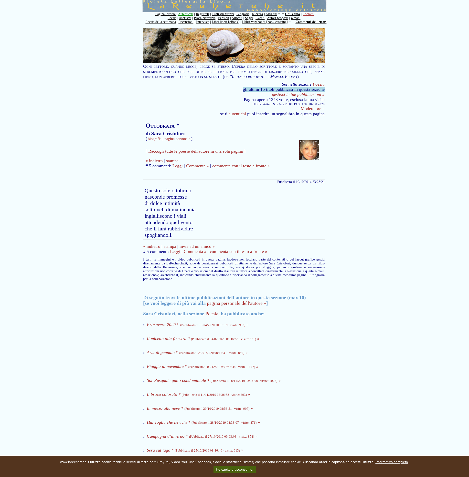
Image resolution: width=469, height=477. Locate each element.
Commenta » (197, 165)
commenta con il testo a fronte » (241, 165)
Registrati (202, 14)
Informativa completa (391, 462)
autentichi (237, 113)
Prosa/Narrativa (204, 18)
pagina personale (177, 139)
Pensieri (223, 18)
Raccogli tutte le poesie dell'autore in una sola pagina (195, 151)
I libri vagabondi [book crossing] (265, 22)
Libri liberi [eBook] (225, 22)
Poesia (172, 18)
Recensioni (186, 22)
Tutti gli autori (223, 14)
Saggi (249, 18)
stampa (172, 160)
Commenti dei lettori (311, 22)
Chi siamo (292, 14)
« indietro (154, 160)
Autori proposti (277, 18)
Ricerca (257, 14)
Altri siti (271, 14)
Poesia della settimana (161, 22)
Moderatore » (313, 108)
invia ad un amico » (197, 246)
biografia (154, 139)
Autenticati (185, 14)
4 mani (295, 18)
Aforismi (185, 18)
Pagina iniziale (165, 14)
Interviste (202, 22)
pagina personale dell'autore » (236, 303)
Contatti (308, 14)
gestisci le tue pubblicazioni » (298, 94)
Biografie (242, 14)
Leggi (177, 165)
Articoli (237, 18)
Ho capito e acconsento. (234, 469)
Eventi (260, 18)
